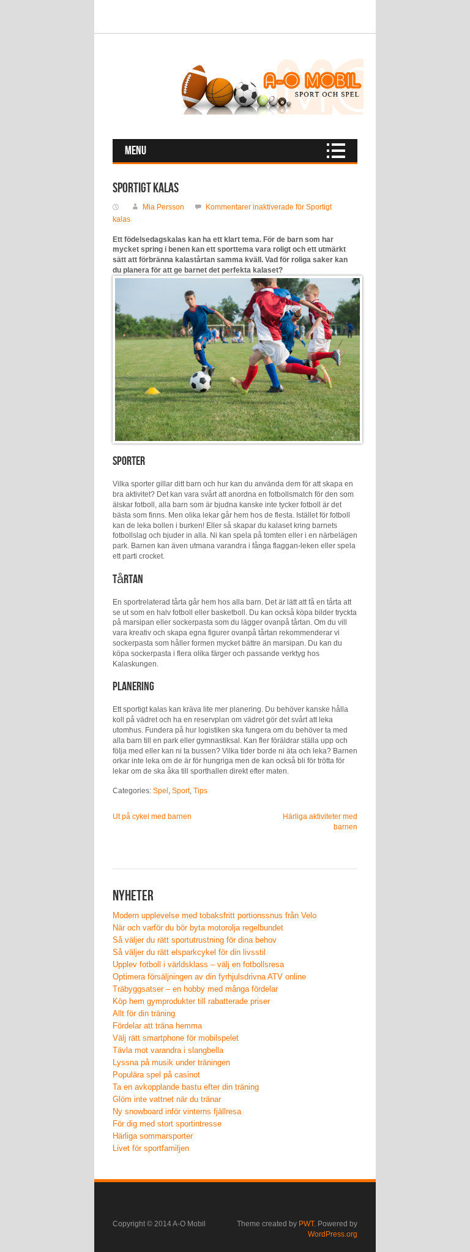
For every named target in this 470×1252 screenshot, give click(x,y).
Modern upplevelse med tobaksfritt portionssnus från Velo (214, 915)
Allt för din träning (144, 1013)
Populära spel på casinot (156, 1074)
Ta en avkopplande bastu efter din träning (186, 1087)
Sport (181, 790)
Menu (135, 150)
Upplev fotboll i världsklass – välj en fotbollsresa (198, 964)
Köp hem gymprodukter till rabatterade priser (191, 1001)
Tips (200, 790)
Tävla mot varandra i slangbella (168, 1050)
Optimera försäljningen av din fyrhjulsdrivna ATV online (209, 976)
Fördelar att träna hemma (157, 1025)
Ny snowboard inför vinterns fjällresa (177, 1111)
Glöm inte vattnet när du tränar (167, 1099)
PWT (306, 1224)
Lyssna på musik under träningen (171, 1062)
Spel (160, 790)
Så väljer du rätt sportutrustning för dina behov (195, 940)
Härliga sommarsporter (153, 1136)
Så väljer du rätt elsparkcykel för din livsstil (189, 952)
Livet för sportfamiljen (151, 1148)
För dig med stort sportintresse (167, 1123)
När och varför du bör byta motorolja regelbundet (198, 927)
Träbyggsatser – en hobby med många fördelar (195, 989)
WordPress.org (332, 1234)
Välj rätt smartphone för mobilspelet (176, 1038)
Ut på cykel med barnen (152, 816)
